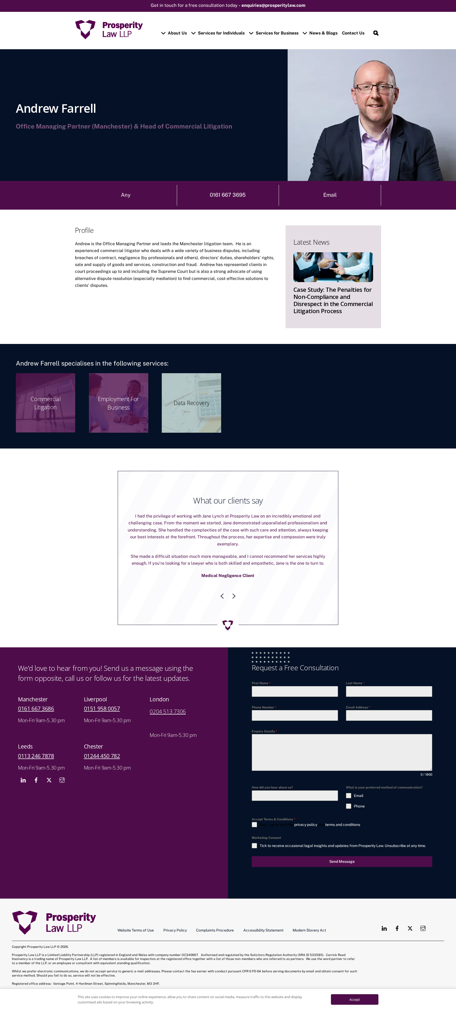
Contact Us (353, 33)
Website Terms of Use (135, 916)
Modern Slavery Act (309, 916)
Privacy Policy (175, 916)
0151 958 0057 (102, 694)
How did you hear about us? (272, 773)
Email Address (358, 693)
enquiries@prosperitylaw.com (273, 5)
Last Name (355, 669)
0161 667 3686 (36, 694)
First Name (261, 669)
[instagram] (62, 765)
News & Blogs (323, 33)
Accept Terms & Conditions (273, 805)
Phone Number (264, 693)
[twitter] (49, 765)
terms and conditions (342, 811)
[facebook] (36, 765)
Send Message (342, 847)
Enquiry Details (264, 717)
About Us (177, 33)
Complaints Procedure (215, 916)
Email (330, 195)
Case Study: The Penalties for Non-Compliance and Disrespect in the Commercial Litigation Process (333, 300)
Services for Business (276, 33)
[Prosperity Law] (109, 37)
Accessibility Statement (263, 916)
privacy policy (305, 811)
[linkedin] (23, 765)
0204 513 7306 (168, 697)
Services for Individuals (221, 33)
